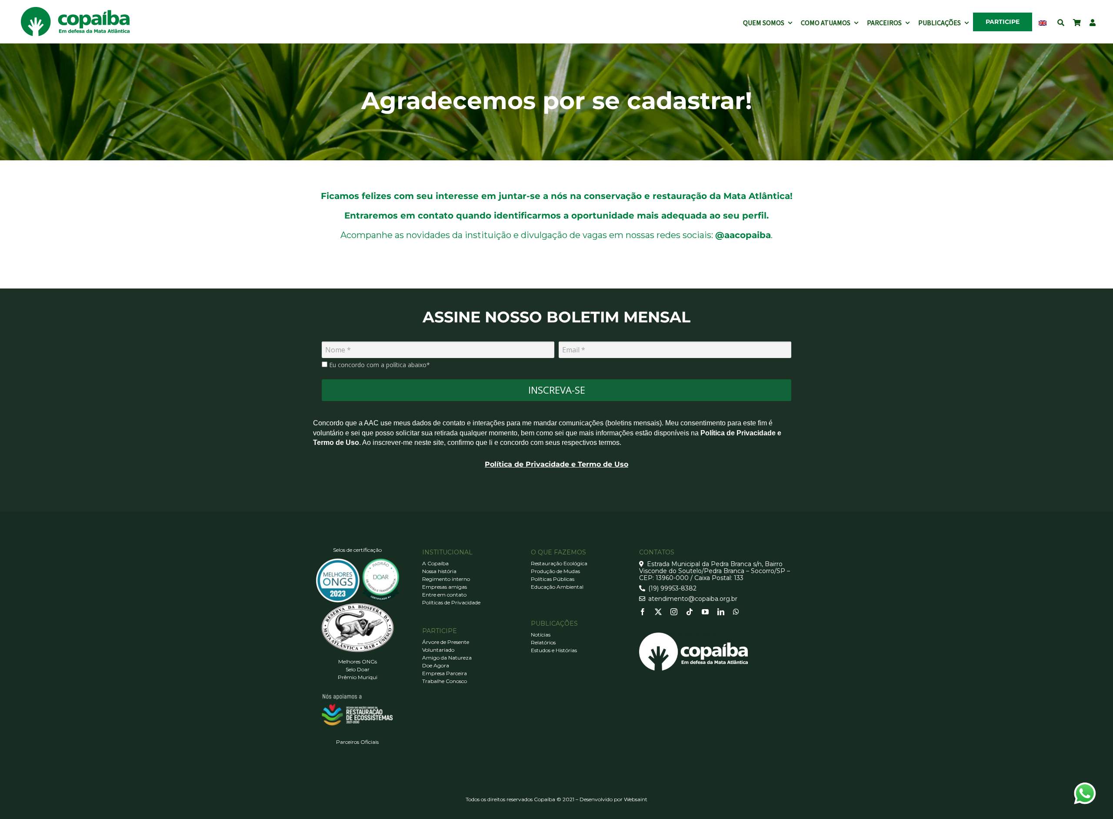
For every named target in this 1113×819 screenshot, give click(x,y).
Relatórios (543, 642)
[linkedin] (720, 611)
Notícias (540, 634)
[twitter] (658, 611)
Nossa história (439, 571)
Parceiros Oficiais (357, 742)
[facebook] (642, 611)
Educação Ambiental (557, 587)
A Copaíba (435, 563)
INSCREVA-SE (556, 389)
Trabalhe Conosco (444, 681)
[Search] (1061, 21)
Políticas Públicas (552, 579)
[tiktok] (689, 611)
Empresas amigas (444, 587)
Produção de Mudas (555, 571)
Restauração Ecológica (559, 563)
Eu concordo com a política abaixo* (378, 365)
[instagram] (673, 611)
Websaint (635, 799)
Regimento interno (446, 579)
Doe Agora (435, 665)
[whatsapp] (736, 611)
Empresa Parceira (444, 673)
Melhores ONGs (357, 661)
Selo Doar (358, 669)
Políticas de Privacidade (451, 602)
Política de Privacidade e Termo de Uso (556, 464)
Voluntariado (438, 650)
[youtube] (705, 611)
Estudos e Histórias (554, 650)
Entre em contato (444, 594)
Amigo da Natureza (447, 657)
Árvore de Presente (445, 642)
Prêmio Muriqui (357, 677)
